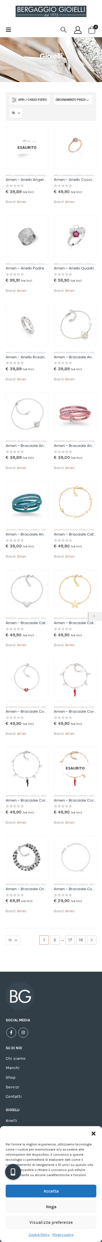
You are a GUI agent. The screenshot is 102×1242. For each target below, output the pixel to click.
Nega (51, 1206)
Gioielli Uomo (45, 263)
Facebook (11, 1033)
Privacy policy (63, 1235)
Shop (11, 1077)
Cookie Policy (39, 1235)
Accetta (51, 1191)
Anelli (9, 175)
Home (43, 64)
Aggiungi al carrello (87, 136)
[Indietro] (95, 616)
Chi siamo (16, 1058)
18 (81, 939)
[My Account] (78, 30)
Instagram (23, 1033)
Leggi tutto (38, 136)
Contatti (14, 1096)
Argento (19, 175)
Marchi (13, 1067)
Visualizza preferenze (51, 1222)
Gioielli (31, 175)
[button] (93, 1133)
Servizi (12, 1087)
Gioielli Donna (46, 175)
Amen (21, 202)
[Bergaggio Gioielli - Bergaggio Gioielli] (51, 11)
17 (70, 939)
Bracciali (72, 352)
